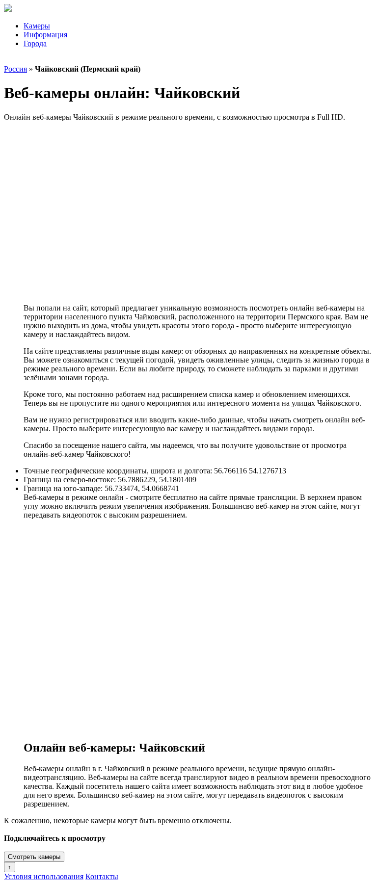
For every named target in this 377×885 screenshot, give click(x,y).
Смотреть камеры (34, 856)
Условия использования (43, 876)
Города (35, 43)
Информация (45, 34)
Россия (15, 69)
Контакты (101, 876)
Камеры (37, 26)
